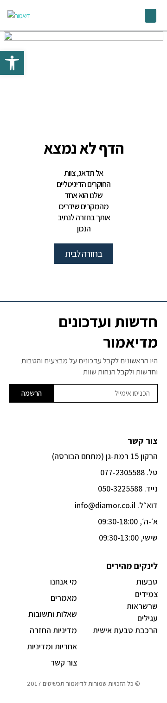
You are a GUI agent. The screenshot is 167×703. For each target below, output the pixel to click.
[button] (150, 16)
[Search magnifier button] (97, 15)
